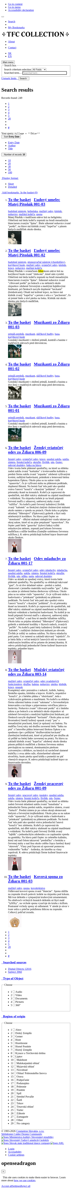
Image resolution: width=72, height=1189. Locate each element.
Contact (12, 47)
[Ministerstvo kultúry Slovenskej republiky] (27, 1137)
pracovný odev (30, 795)
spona (39, 214)
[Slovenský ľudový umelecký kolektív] (25, 1140)
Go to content (15, 4)
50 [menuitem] (9, 169)
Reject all (25, 1186)
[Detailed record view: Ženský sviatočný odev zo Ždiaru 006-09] (14, 551)
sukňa (65, 459)
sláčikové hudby (44, 334)
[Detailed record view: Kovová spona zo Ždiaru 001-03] (14, 926)
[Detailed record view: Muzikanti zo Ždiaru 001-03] (14, 357)
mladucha (62, 570)
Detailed (12, 186)
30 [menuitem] (9, 166)
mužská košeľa (27, 214)
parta (31, 576)
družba (26, 684)
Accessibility (15, 1151)
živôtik (45, 462)
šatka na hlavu (33, 465)
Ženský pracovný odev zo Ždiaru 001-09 (35, 785)
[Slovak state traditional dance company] (26, 1143)
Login (11, 1148)
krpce (11, 268)
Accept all (6, 1186)
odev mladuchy (48, 570)
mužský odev (46, 211)
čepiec (59, 462)
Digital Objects (19, 968)
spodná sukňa (54, 459)
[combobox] (44, 73)
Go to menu (14, 7)
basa (57, 334)
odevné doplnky (16, 465)
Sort (11, 136)
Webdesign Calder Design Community (21, 1134)
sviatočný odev (49, 265)
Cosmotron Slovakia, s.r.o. (30, 1131)
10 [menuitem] (9, 160)
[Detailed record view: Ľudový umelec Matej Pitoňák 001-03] (14, 243)
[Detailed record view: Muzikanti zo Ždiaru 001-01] (14, 440)
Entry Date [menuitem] (14, 142)
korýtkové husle (16, 265)
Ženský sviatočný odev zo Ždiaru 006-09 (35, 449)
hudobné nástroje (17, 211)
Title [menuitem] (10, 148)
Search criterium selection (17, 69)
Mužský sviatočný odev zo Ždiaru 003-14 (36, 671)
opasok (19, 687)
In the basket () (28, 192)
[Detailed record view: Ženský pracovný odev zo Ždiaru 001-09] (14, 869)
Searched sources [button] (13, 962)
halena (35, 684)
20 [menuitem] (9, 163)
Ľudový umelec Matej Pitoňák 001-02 (34, 252)
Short (11, 183)
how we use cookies (24, 1180)
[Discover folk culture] (35, 35)
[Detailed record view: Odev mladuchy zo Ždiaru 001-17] (14, 662)
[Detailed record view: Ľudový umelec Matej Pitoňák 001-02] (14, 315)
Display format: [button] (9, 178)
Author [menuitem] (12, 145)
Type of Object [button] (12, 978)
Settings (16, 1186)
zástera (11, 462)
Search (11, 21)
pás (52, 462)
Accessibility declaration (21, 10)
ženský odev (14, 459)
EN (10, 56)
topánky (43, 795)
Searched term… (13, 72)
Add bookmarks (10, 192)
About (11, 41)
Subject (15, 971)
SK (10, 53)
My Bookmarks (16, 27)
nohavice (13, 214)
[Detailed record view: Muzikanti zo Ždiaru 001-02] (14, 398)
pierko (54, 684)
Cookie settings (16, 1154)
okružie (37, 462)
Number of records (14, 154)
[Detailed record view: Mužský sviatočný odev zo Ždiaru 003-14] (14, 776)
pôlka (24, 576)
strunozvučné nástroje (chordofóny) (46, 262)
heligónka (32, 211)
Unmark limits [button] (9, 78)
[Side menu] (2, 16)
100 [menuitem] (10, 172)
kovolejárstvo (38, 888)
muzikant (30, 334)
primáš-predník (16, 334)
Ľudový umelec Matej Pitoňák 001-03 (34, 201)
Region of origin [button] (13, 1016)
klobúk (58, 211)
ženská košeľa (24, 462)
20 (9, 118)
